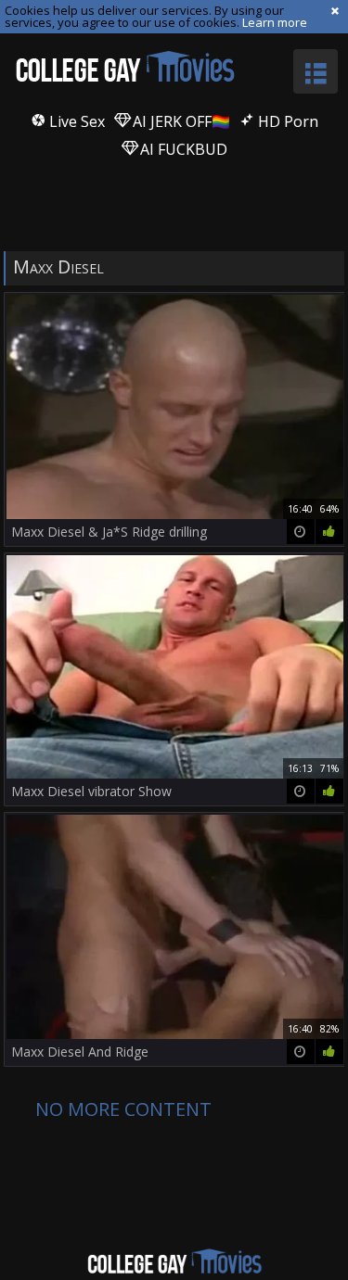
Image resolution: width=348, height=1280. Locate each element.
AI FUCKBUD (181, 149)
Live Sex (75, 121)
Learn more (274, 22)
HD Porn (286, 121)
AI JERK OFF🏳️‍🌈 (179, 121)
